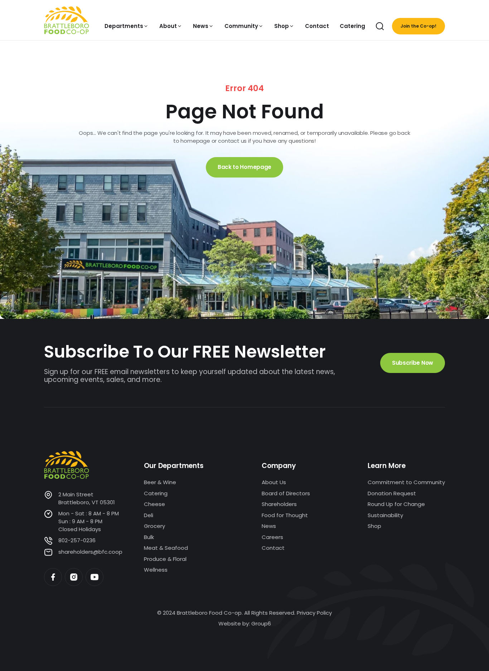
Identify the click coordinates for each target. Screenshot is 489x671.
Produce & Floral (165, 559)
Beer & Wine (160, 482)
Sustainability (385, 515)
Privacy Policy (314, 612)
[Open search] (379, 26)
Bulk (149, 537)
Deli (148, 515)
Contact (273, 548)
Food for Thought (285, 515)
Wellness (156, 569)
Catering (156, 493)
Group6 (261, 623)
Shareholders (279, 504)
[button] (126, 26)
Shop (374, 526)
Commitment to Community (406, 482)
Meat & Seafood (166, 548)
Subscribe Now (412, 363)
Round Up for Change (396, 504)
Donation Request (392, 493)
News (269, 526)
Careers (272, 537)
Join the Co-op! (418, 26)
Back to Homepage (244, 167)
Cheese (154, 504)
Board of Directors (286, 493)
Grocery (154, 526)
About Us (274, 482)
